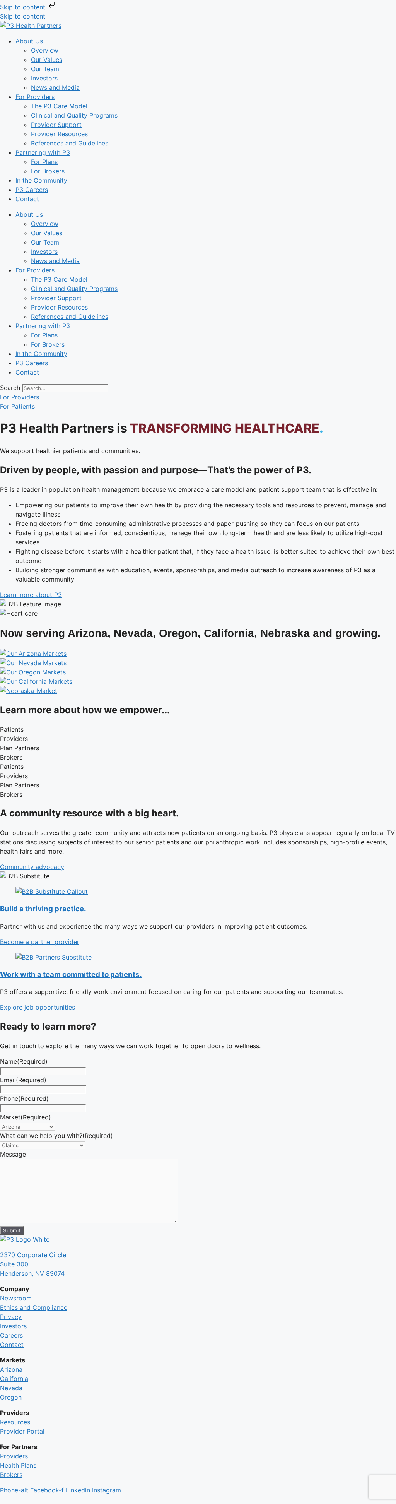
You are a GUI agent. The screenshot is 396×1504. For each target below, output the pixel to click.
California (14, 1379)
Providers (14, 1456)
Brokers (11, 1474)
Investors (44, 78)
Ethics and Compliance (33, 1307)
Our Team (45, 69)
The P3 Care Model (59, 106)
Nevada (11, 1388)
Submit (11, 1230)
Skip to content (23, 7)
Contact (27, 199)
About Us (29, 41)
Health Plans (18, 1465)
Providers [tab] (14, 739)
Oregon (11, 1397)
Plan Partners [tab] (19, 748)
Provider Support (56, 124)
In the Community (41, 180)
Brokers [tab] (11, 757)
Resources (15, 1422)
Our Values (46, 59)
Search (10, 388)
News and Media (55, 87)
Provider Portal (22, 1431)
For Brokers (48, 171)
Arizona (11, 1369)
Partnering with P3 (42, 152)
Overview (44, 50)
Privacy (11, 1317)
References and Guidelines (69, 143)
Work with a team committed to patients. (71, 974)
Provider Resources (59, 134)
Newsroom (16, 1298)
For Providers (35, 97)
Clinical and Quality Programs (74, 115)
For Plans (44, 162)
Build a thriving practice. (43, 908)
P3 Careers (31, 189)
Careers (11, 1335)
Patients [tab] (12, 729)
